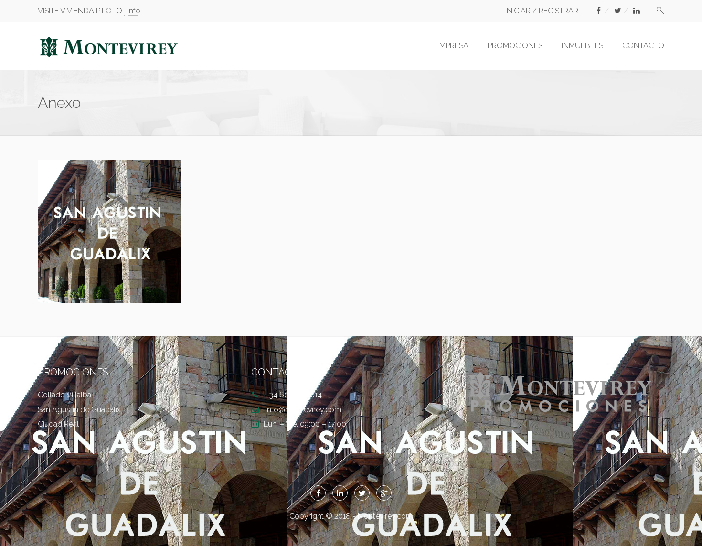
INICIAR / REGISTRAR (541, 10)
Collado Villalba (64, 394)
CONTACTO (643, 45)
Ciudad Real (58, 423)
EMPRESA (451, 45)
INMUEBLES (582, 45)
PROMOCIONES (515, 45)
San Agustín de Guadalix (79, 409)
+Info (132, 10)
